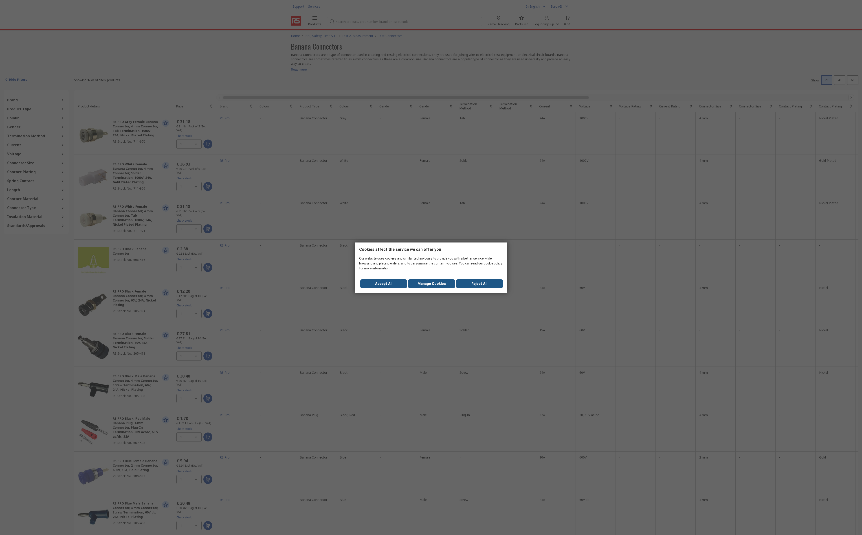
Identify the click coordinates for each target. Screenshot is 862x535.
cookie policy (493, 263)
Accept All (383, 284)
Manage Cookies (432, 284)
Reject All (479, 284)
